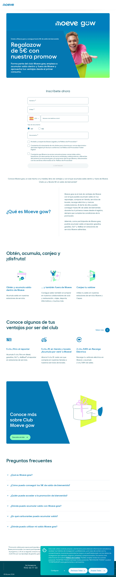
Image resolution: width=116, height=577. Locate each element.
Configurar (55, 570)
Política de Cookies (73, 558)
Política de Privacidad (64, 160)
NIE (42, 129)
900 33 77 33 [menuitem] (30, 568)
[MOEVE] (8, 4)
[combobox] (34, 118)
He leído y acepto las (54, 142)
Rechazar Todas (77, 570)
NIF (32, 129)
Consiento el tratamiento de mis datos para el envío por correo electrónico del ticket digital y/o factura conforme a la (58, 147)
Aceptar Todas (96, 570)
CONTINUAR (58, 166)
